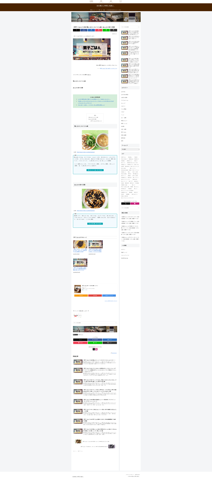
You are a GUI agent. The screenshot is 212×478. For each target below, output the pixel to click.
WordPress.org (124, 258)
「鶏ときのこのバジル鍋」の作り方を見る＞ (95, 170)
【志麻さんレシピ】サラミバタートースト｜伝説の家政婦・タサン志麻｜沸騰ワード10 (130, 239)
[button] (113, 30)
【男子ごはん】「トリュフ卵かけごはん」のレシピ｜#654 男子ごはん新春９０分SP (80, 250)
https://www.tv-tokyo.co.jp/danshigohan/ (85, 152)
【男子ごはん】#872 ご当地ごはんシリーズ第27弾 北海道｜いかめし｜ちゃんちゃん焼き (95, 250)
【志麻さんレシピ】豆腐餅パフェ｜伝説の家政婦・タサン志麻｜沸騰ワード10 (130, 222)
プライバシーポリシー (130, 474)
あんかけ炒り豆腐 (92, 119)
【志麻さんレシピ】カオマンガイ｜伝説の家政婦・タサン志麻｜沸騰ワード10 (130, 217)
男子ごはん (76, 334)
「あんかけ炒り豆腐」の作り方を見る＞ (95, 223)
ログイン (123, 249)
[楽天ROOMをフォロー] (96, 349)
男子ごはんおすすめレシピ (96, 120)
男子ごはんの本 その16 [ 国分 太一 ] (90, 285)
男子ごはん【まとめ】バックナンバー (108, 68)
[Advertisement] (95, 460)
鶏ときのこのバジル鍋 (93, 117)
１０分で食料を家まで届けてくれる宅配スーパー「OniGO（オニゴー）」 (94, 99)
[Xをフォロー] (94, 349)
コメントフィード (125, 255)
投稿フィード (124, 252)
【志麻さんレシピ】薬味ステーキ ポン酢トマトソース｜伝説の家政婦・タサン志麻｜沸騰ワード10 (130, 228)
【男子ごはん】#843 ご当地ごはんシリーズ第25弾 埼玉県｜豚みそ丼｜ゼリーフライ (80, 269)
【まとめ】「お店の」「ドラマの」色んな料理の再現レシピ (91, 105)
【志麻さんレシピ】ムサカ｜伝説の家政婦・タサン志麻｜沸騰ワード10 (130, 233)
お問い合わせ (137, 474)
